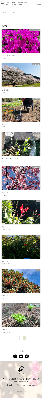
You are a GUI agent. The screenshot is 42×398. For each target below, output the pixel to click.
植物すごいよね (6, 261)
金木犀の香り (5, 295)
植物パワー (4, 227)
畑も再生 (4, 330)
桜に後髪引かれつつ (7, 90)
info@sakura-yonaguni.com (24, 385)
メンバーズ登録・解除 (8, 55)
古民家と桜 (4, 193)
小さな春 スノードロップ (9, 158)
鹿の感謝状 (4, 124)
